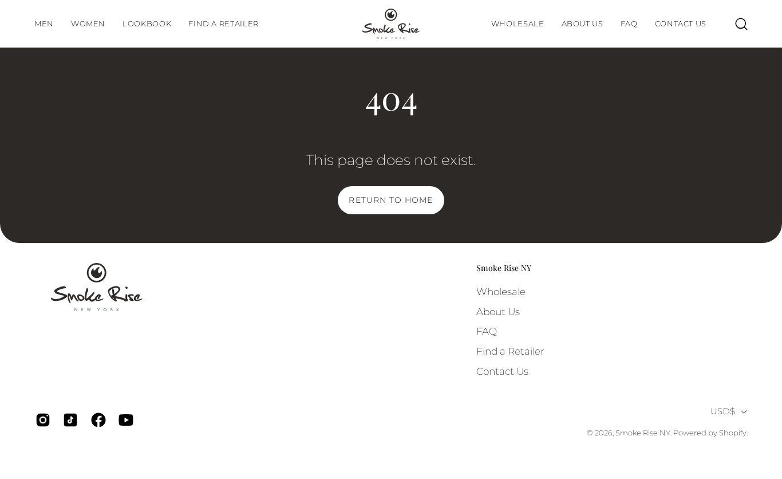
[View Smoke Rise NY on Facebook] (96, 420)
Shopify (733, 433)
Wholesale (501, 291)
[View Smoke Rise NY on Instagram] (40, 420)
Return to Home (391, 200)
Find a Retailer (510, 351)
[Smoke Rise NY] (391, 24)
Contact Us (502, 371)
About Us (498, 311)
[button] (147, 24)
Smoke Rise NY (503, 268)
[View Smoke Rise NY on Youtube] (123, 420)
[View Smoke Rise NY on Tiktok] (68, 420)
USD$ (722, 411)
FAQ (486, 331)
